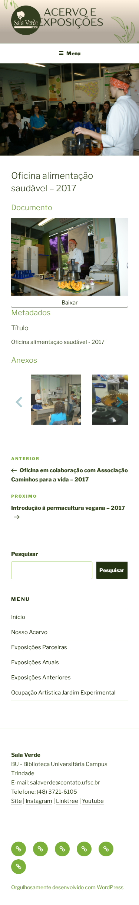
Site (16, 801)
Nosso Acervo (29, 632)
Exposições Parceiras (39, 647)
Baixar (70, 302)
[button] (55, 402)
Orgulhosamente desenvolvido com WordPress (67, 887)
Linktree (67, 801)
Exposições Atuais (35, 662)
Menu (73, 53)
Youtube (93, 801)
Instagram (39, 801)
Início (18, 617)
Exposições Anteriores (41, 677)
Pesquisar (24, 554)
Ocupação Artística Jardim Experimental (63, 692)
